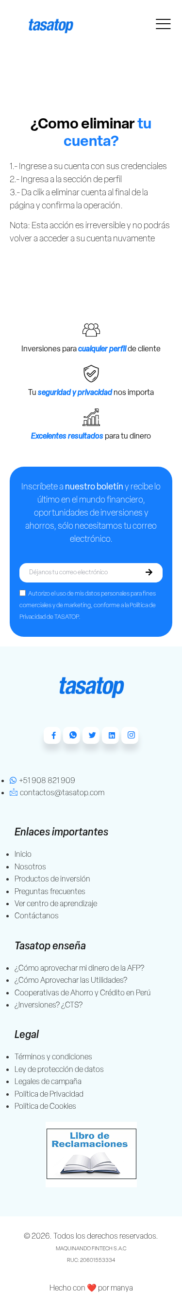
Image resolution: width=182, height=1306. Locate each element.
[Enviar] (149, 572)
